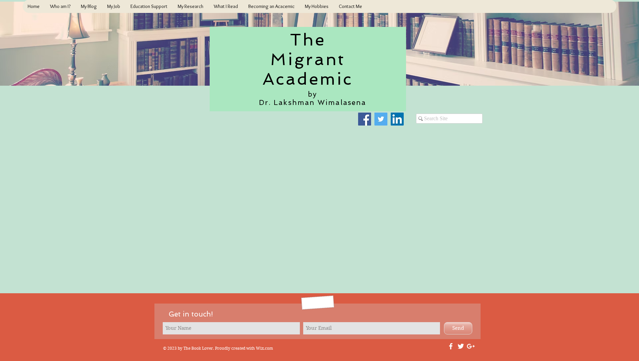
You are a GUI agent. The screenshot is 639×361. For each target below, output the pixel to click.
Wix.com (264, 348)
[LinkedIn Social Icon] (397, 119)
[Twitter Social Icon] (380, 119)
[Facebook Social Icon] (364, 119)
